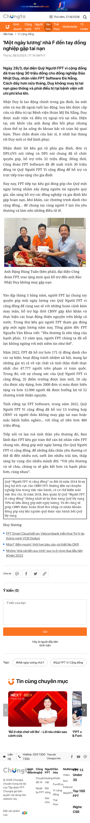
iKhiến (56, 778)
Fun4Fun (58, 784)
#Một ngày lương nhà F (30, 662)
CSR (76, 812)
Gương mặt (49, 780)
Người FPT (39, 26)
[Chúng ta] (14, 16)
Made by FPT (40, 790)
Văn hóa (48, 26)
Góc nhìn (47, 800)
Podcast (68, 787)
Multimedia (70, 27)
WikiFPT (68, 793)
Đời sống (47, 790)
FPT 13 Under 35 (84, 26)
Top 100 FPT (79, 793)
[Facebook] (71, 757)
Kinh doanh (17, 26)
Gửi (45, 631)
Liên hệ (10, 756)
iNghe (77, 807)
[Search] (85, 17)
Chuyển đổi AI (40, 780)
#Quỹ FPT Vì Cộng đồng (68, 662)
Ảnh (65, 781)
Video (66, 774)
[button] (84, 710)
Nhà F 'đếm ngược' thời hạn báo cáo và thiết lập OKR (42, 544)
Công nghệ (28, 26)
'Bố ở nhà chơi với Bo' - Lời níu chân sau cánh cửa (37, 734)
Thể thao (57, 26)
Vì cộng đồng (26, 34)
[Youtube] (78, 757)
